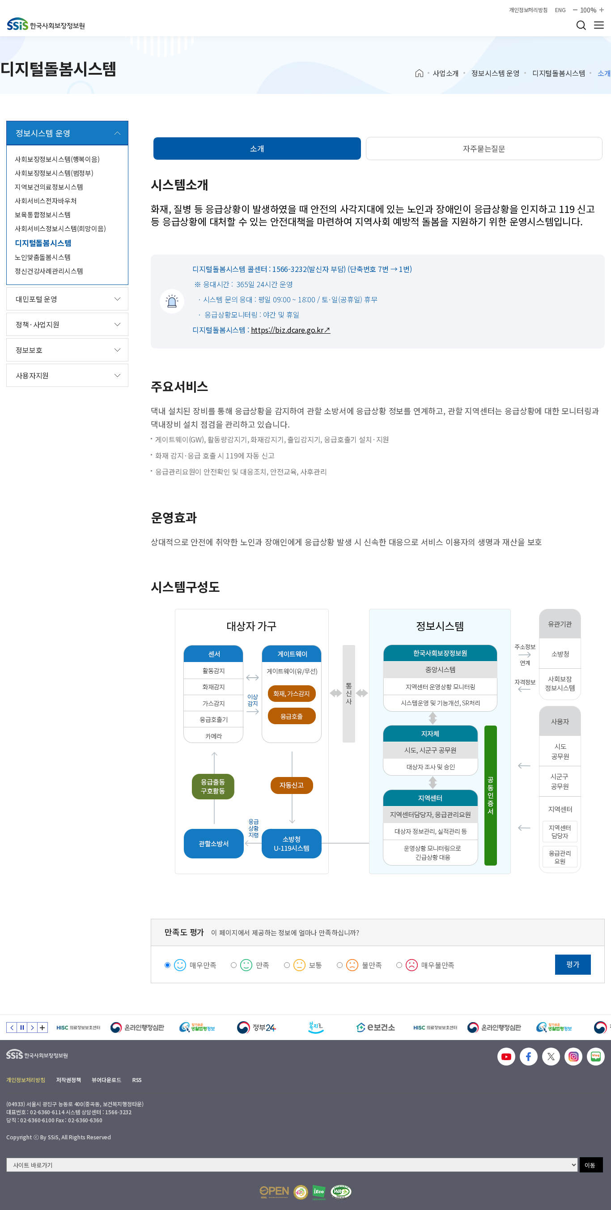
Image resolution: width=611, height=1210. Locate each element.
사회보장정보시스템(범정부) (54, 173)
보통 (315, 965)
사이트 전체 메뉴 (599, 25)
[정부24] (256, 1027)
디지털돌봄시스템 (559, 72)
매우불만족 (437, 965)
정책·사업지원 (37, 324)
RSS (137, 1079)
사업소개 (446, 72)
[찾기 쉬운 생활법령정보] (197, 1027)
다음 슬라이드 (32, 1027)
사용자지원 (32, 375)
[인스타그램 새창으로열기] (573, 1057)
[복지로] (316, 1027)
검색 (581, 25)
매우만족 (203, 965)
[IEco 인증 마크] (319, 1192)
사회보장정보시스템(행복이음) (57, 159)
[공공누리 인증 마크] (274, 1192)
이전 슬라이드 (11, 1027)
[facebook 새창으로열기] (529, 1057)
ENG (560, 10)
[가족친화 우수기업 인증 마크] (300, 1192)
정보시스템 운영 (495, 72)
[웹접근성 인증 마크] (341, 1192)
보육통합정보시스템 (43, 214)
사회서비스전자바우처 (46, 200)
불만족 (372, 965)
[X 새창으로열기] (551, 1057)
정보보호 (29, 349)
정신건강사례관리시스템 (49, 271)
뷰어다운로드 (106, 1079)
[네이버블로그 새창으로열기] (596, 1057)
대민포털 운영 (36, 298)
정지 (22, 1027)
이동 (590, 1165)
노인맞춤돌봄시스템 (43, 257)
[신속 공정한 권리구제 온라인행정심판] (137, 1027)
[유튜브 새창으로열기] (506, 1057)
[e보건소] (375, 1027)
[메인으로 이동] (46, 23)
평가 (573, 964)
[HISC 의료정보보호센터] (78, 1027)
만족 (262, 965)
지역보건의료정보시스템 (49, 186)
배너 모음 (42, 1027)
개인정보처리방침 (528, 10)
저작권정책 (68, 1079)
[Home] (422, 73)
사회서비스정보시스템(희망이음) (60, 228)
